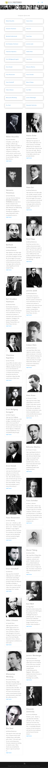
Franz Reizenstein (10, 74)
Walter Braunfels (10, 21)
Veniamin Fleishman (11, 28)
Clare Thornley (10, 360)
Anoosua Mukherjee (32, 714)
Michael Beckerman (12, 250)
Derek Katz (9, 571)
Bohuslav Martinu (30, 67)
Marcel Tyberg (29, 82)
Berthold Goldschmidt (11, 36)
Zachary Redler (31, 553)
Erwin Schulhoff (10, 82)
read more (8, 161)
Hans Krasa (29, 59)
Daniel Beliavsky (11, 195)
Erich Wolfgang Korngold (12, 59)
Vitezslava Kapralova (11, 51)
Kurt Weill (28, 90)
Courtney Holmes (11, 679)
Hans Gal (28, 28)
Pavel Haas (29, 36)
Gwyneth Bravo (10, 623)
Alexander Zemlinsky (31, 105)
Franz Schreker (30, 74)
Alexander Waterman (32, 138)
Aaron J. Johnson (32, 503)
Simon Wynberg (11, 520)
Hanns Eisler (29, 21)
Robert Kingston (11, 415)
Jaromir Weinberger (31, 97)
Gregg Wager (31, 606)
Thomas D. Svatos (32, 398)
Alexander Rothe (11, 304)
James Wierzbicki (11, 139)
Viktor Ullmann (10, 90)
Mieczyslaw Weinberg (11, 97)
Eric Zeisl (8, 105)
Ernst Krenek (9, 67)
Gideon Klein (29, 51)
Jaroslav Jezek (29, 44)
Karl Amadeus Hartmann (12, 44)
